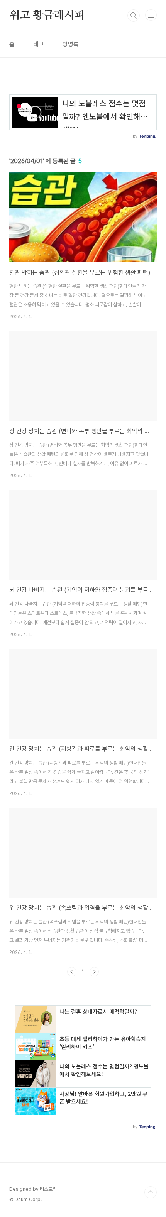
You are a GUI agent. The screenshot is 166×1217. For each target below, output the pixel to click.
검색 (133, 15)
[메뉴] (151, 15)
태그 (38, 44)
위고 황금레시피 (47, 15)
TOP (150, 1192)
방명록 (71, 44)
